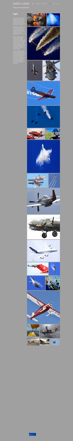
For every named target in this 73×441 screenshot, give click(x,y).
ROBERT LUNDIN (21, 4)
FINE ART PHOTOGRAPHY (21, 7)
